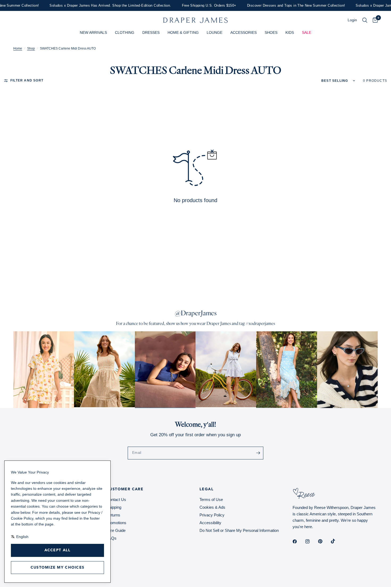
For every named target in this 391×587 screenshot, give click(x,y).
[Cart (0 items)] (374, 20)
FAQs (111, 538)
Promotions (116, 522)
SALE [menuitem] (306, 32)
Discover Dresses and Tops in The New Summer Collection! (289, 5)
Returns (113, 515)
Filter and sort (26, 80)
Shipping (113, 507)
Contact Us (116, 499)
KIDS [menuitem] (289, 32)
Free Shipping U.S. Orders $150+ (202, 5)
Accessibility (210, 522)
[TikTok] (337, 541)
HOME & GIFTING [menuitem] (183, 32)
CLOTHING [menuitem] (124, 32)
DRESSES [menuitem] (151, 32)
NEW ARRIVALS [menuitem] (93, 32)
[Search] (365, 20)
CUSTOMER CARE (124, 489)
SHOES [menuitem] (271, 32)
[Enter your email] (258, 453)
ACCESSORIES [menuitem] (243, 32)
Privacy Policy (211, 515)
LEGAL (206, 489)
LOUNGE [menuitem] (214, 32)
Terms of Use (211, 499)
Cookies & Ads (212, 507)
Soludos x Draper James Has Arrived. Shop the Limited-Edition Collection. (103, 5)
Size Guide (116, 530)
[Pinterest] (324, 541)
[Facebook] (298, 541)
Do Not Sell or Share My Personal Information (239, 530)
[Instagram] (311, 541)
